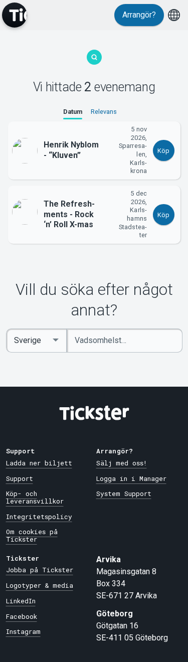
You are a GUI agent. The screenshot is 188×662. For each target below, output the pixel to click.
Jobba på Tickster (39, 570)
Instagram (23, 631)
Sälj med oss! (121, 463)
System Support (123, 493)
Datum (72, 111)
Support (19, 478)
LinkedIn (21, 601)
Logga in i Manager (131, 478)
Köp (163, 150)
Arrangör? (139, 15)
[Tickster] (14, 15)
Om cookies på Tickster (32, 535)
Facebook (21, 616)
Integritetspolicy (39, 517)
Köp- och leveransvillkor (35, 497)
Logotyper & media (39, 585)
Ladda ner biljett (39, 463)
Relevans (104, 111)
